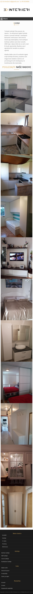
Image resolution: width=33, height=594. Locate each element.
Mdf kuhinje (4, 556)
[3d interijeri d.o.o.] (16, 10)
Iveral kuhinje (5, 558)
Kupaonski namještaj (6, 588)
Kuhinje (4, 538)
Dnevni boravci (5, 570)
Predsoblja (4, 573)
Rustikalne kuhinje (6, 561)
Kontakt (4, 535)
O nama (4, 541)
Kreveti (3, 582)
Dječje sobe (4, 567)
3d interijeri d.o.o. (16, 592)
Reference (5, 547)
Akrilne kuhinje (5, 553)
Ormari (3, 585)
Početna (4, 544)
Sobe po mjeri (5, 576)
